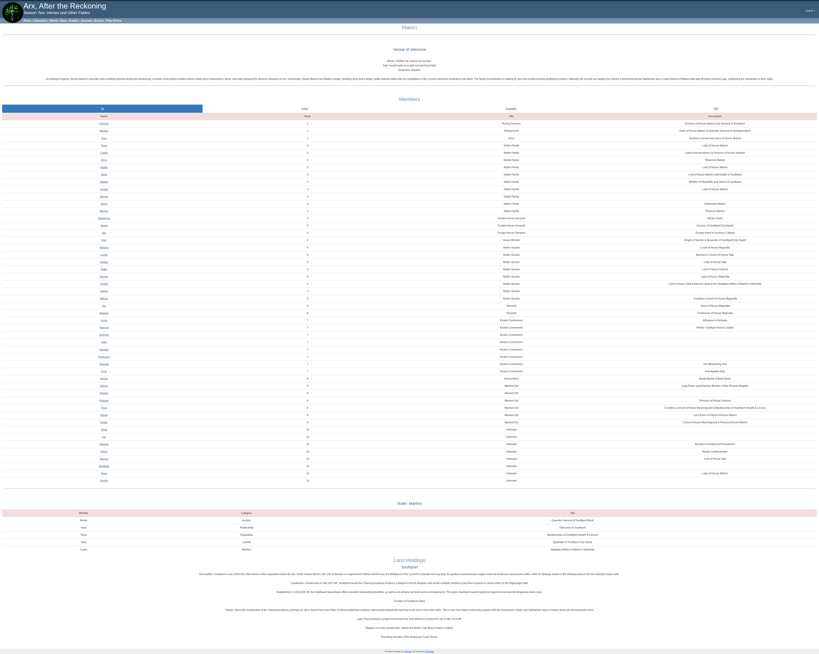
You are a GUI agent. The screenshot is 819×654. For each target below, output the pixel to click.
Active (304, 108)
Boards (99, 20)
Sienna (104, 196)
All (102, 108)
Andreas (104, 334)
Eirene (104, 385)
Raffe (104, 269)
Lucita (103, 254)
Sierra (103, 203)
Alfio (104, 342)
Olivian (104, 181)
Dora (104, 473)
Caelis (104, 152)
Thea (104, 407)
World (54, 20)
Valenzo (104, 327)
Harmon (104, 444)
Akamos (104, 313)
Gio (104, 232)
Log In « (810, 10)
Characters (40, 20)
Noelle (104, 480)
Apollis (104, 167)
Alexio (104, 225)
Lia (104, 436)
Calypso (104, 123)
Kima (104, 429)
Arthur (103, 451)
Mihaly (104, 415)
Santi (104, 174)
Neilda (104, 262)
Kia (104, 305)
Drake (103, 422)
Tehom (408, 651)
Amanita (104, 364)
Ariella (104, 378)
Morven (104, 211)
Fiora (104, 145)
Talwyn (104, 291)
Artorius (104, 247)
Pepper (104, 393)
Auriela (104, 189)
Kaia (104, 138)
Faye (104, 371)
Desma (104, 276)
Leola (104, 320)
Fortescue (104, 356)
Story (63, 20)
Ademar (104, 349)
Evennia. (429, 651)
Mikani (104, 298)
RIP (716, 108)
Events (73, 20)
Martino (104, 130)
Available (511, 108)
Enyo (104, 160)
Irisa (104, 240)
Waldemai (104, 218)
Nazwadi (104, 466)
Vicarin (104, 283)
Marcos (104, 458)
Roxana (104, 400)
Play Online (113, 20)
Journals (86, 20)
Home (27, 20)
